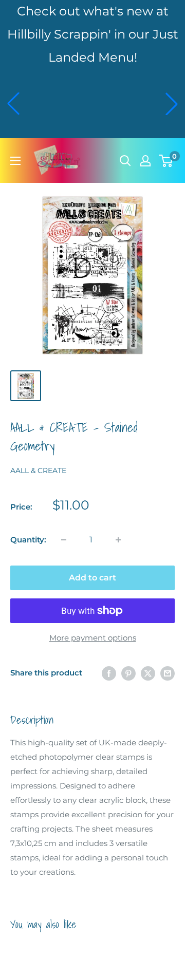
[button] (13, 103)
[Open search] (125, 160)
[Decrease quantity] (64, 540)
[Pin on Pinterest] (128, 673)
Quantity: (28, 539)
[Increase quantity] (118, 540)
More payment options (92, 638)
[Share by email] (167, 673)
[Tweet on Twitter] (148, 673)
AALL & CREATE (38, 470)
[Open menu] (15, 161)
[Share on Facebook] (109, 673)
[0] (166, 161)
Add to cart (92, 577)
